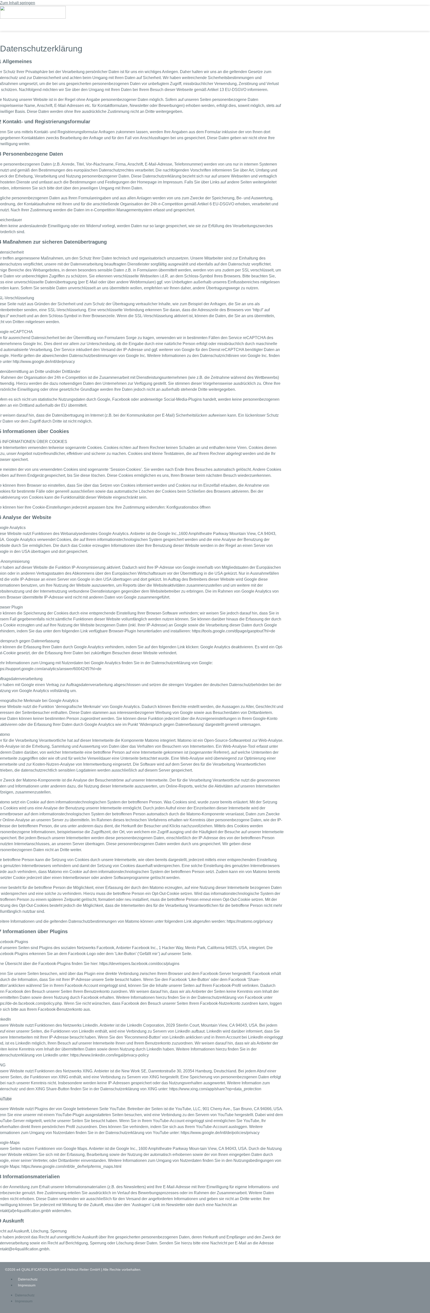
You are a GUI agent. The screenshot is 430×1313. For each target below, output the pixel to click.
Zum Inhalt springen (17, 3)
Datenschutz (28, 1279)
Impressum (27, 1285)
